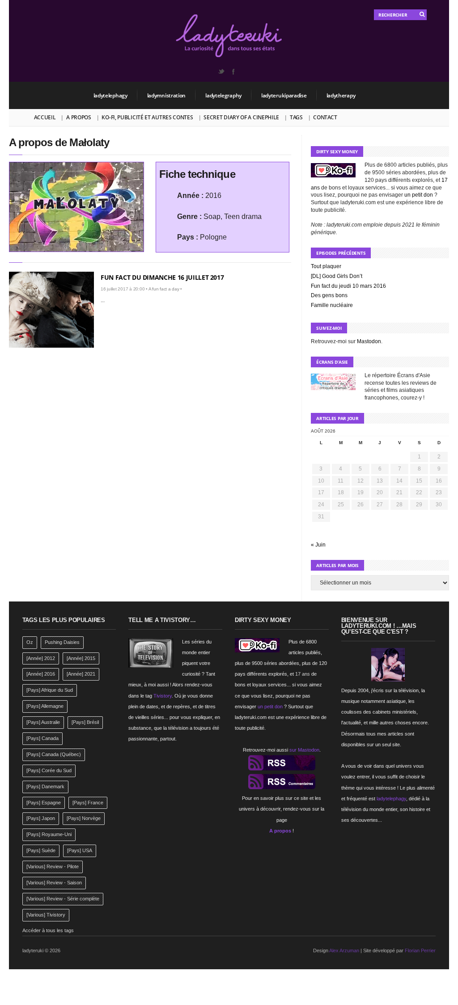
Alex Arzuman (344, 950)
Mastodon (369, 341)
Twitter (220, 71)
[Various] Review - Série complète (62, 898)
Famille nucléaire (332, 305)
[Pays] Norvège (84, 818)
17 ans (302, 674)
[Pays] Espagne (43, 802)
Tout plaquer (326, 266)
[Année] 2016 (40, 674)
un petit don (418, 195)
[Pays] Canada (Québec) (53, 754)
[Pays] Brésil (85, 722)
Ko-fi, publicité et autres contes (147, 117)
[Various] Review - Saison (54, 882)
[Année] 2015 (81, 658)
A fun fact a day (163, 288)
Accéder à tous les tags (48, 930)
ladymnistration (166, 95)
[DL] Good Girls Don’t (336, 276)
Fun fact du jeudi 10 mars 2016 (348, 286)
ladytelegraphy (223, 95)
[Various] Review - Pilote (52, 866)
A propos (78, 117)
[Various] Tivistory (45, 914)
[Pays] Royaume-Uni (49, 834)
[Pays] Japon (40, 818)
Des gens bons (329, 295)
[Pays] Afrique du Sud (49, 690)
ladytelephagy (110, 95)
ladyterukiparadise (284, 95)
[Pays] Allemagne (45, 706)
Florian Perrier (420, 950)
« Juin (318, 545)
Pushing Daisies (62, 642)
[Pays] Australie (43, 722)
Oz (29, 642)
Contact (325, 117)
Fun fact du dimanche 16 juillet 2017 (162, 277)
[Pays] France (87, 802)
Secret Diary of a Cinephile (241, 117)
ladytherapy (341, 95)
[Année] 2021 (81, 674)
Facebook (233, 71)
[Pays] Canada (42, 738)
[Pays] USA (79, 850)
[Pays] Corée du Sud (49, 770)
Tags (296, 117)
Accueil (45, 117)
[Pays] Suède (40, 850)
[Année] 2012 (40, 658)
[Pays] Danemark (45, 786)
